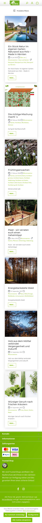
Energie (30, 294)
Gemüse (10, 125)
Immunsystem (20, 296)
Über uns (23, 57)
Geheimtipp (22, 241)
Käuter (26, 410)
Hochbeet (18, 123)
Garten (12, 123)
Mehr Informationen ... (29, 511)
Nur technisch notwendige (15, 515)
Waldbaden (11, 296)
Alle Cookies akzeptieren (21, 520)
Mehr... (12, 78)
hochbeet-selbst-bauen (15, 183)
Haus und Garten (24, 60)
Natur (22, 294)
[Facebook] (18, 489)
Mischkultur (25, 123)
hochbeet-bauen (18, 178)
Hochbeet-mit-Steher (21, 180)
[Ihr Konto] (32, 3)
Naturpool (11, 62)
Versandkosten (7, 499)
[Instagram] (23, 489)
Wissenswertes (12, 60)
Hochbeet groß (12, 185)
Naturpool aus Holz (20, 62)
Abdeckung (29, 241)
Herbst (31, 410)
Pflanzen (15, 241)
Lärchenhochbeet (20, 176)
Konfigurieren (33, 515)
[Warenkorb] (37, 3)
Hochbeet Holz (27, 183)
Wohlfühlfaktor (29, 296)
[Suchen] (27, 3)
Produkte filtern (22, 11)
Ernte (22, 410)
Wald (25, 294)
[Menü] (4, 3)
